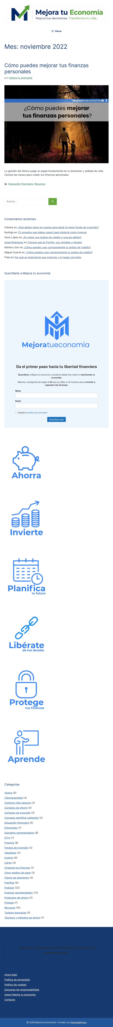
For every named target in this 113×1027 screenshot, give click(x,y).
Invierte (8, 857)
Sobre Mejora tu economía (20, 994)
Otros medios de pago (17, 872)
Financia (9, 842)
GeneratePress (79, 1022)
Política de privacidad (17, 979)
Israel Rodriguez (13, 242)
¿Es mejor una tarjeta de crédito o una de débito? (52, 237)
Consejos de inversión (17, 812)
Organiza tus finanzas (17, 867)
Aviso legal (10, 974)
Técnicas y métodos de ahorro (22, 917)
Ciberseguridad (13, 797)
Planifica (9, 882)
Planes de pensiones (16, 877)
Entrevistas (11, 827)
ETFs (7, 837)
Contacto (9, 999)
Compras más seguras (17, 802)
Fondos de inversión (16, 847)
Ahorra (8, 792)
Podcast (9, 887)
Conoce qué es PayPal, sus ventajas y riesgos (55, 242)
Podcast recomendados (18, 892)
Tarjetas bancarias (15, 912)
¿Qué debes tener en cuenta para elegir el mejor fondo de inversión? (58, 227)
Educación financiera (20, 183)
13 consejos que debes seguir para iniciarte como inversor (52, 232)
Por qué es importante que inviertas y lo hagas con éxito (48, 257)
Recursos (39, 183)
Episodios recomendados (19, 832)
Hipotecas (10, 852)
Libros (8, 862)
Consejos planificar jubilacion (21, 817)
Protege (9, 902)
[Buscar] (52, 201)
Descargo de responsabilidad (21, 989)
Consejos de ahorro (16, 807)
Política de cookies (15, 984)
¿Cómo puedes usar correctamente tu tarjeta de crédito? (57, 247)
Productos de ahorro (16, 897)
